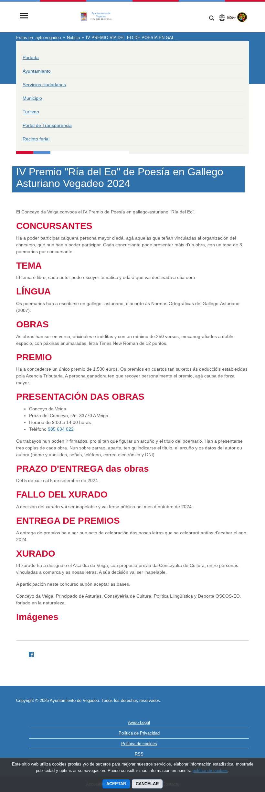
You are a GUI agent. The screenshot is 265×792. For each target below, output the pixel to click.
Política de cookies (139, 743)
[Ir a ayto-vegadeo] (118, 16)
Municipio (32, 98)
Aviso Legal (139, 722)
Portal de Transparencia (47, 125)
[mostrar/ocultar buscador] (212, 19)
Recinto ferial (36, 138)
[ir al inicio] (239, 753)
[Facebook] (28, 653)
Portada (31, 57)
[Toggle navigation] (24, 16)
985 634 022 (61, 429)
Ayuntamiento (37, 71)
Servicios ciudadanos (44, 84)
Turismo (31, 111)
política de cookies (210, 770)
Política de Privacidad (139, 733)
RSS (139, 754)
